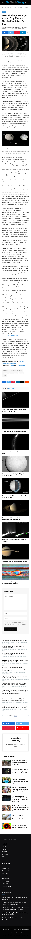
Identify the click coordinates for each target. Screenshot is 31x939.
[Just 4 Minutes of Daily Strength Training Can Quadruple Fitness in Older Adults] (6, 780)
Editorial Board (8, 935)
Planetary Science (13, 373)
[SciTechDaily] (15, 2)
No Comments (14, 28)
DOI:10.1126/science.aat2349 (10, 335)
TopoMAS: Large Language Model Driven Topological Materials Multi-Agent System (14, 677)
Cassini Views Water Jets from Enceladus (14, 431)
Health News (5, 876)
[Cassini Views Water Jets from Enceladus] (15, 421)
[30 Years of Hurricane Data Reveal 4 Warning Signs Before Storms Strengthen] (6, 826)
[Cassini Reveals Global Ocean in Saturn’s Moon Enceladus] (15, 486)
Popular (21, 373)
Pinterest (4, 851)
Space (4, 11)
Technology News (6, 886)
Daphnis (5, 373)
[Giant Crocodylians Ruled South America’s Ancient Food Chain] (6, 763)
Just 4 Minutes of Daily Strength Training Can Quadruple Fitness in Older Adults (20, 780)
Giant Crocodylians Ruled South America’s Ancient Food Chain (19, 762)
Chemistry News (6, 871)
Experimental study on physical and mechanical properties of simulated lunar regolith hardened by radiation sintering (13, 669)
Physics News (5, 878)
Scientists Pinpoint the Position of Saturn (14, 561)
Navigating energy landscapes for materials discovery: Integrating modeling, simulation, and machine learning (14, 706)
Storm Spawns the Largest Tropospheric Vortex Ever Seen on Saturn (14, 582)
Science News (5, 881)
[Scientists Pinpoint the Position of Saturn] (15, 551)
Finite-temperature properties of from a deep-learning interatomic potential (14, 647)
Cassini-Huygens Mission (16, 370)
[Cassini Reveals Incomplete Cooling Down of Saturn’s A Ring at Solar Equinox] (15, 508)
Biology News (5, 868)
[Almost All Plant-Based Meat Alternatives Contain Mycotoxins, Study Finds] (6, 789)
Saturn (9, 188)
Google (12, 365)
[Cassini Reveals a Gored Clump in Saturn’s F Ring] (15, 442)
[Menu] (2, 2)
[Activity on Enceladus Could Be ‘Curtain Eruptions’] (15, 530)
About (17, 933)
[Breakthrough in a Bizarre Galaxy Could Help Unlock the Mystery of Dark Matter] (6, 771)
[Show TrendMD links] (28, 715)
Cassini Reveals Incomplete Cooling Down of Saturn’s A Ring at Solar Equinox (15, 518)
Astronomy (5, 370)
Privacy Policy (17, 935)
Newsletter (5, 854)
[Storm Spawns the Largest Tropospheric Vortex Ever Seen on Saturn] (15, 572)
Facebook (4, 844)
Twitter (4, 846)
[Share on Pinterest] (17, 32)
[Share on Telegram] (23, 32)
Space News (5, 883)
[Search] (28, 2)
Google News (21, 365)
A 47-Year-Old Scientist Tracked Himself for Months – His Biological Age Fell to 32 (20, 808)
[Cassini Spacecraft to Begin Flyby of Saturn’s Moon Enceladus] (15, 464)
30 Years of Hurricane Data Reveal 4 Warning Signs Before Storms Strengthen (20, 825)
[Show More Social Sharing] (27, 32)
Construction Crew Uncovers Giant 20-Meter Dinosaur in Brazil (19, 817)
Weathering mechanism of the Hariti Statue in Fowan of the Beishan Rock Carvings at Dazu (15, 661)
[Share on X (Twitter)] (11, 32)
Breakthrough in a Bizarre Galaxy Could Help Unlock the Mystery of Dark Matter (20, 771)
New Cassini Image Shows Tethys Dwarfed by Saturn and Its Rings (14, 410)
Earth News (5, 873)
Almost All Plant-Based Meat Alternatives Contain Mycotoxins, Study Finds (20, 789)
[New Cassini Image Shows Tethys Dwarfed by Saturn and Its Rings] (15, 400)
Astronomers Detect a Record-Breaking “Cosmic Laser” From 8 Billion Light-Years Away (20, 798)
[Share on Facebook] (5, 32)
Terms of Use (25, 935)
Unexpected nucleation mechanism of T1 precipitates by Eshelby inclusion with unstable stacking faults (15, 699)
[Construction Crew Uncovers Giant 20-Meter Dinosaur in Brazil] (6, 817)
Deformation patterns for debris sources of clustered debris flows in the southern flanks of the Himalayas (14, 639)
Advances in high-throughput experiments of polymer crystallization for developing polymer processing (14, 684)
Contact (23, 933)
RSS (3, 857)
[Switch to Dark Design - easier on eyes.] (26, 2)
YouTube (4, 849)
